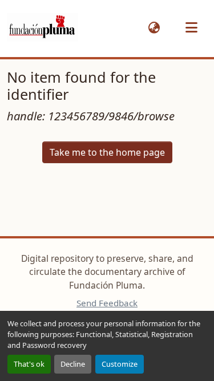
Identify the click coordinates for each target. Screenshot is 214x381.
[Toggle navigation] (191, 27)
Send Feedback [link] (107, 303)
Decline (72, 364)
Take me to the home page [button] (107, 152)
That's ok (29, 364)
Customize (120, 364)
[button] (42, 27)
